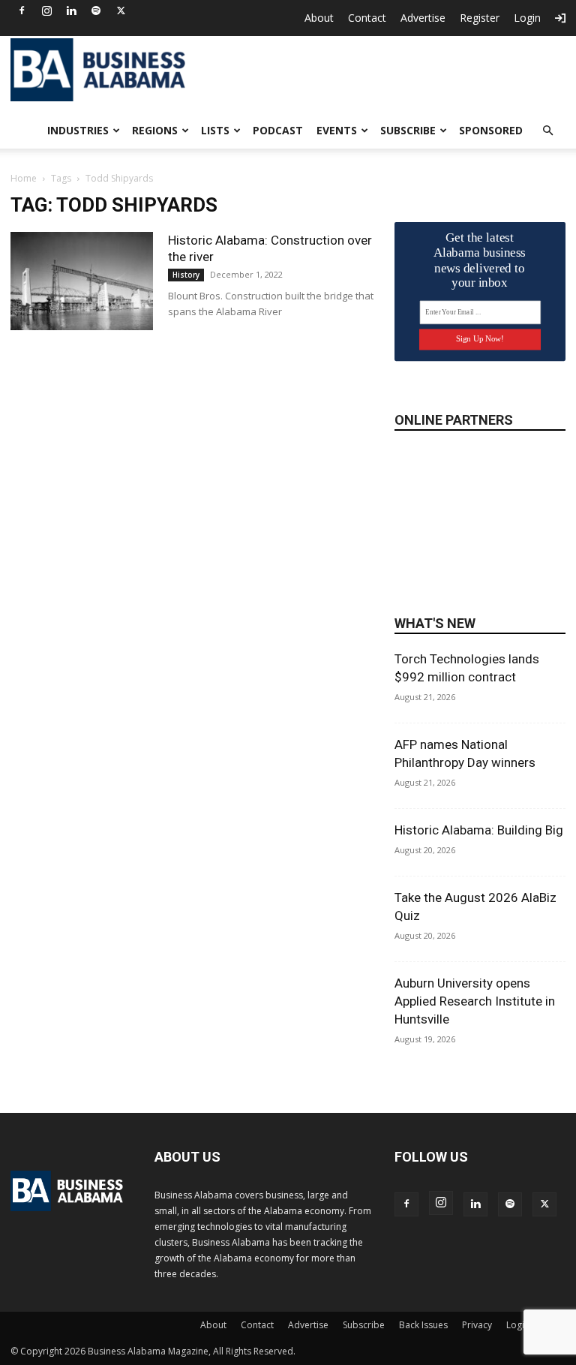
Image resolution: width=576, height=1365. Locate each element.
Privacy (477, 1324)
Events (336, 130)
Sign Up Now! (479, 339)
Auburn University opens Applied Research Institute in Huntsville (474, 1001)
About (319, 18)
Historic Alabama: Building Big (478, 829)
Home (23, 178)
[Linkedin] (71, 10)
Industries (78, 130)
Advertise (423, 18)
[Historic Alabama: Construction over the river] (81, 281)
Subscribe (408, 130)
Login (527, 18)
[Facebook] (21, 10)
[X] (121, 10)
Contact (367, 18)
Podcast (278, 130)
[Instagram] (46, 10)
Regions (155, 130)
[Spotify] (96, 10)
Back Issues (423, 1324)
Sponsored (491, 130)
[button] (548, 131)
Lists (215, 130)
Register (480, 18)
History (186, 274)
